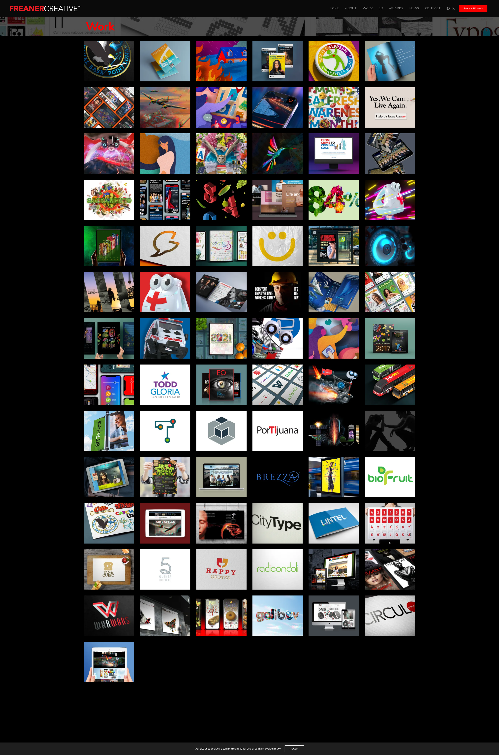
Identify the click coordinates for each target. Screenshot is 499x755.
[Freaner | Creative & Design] (45, 9)
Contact (433, 8)
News (414, 8)
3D (381, 8)
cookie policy (273, 749)
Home (334, 8)
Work (368, 8)
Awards (396, 8)
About (351, 8)
